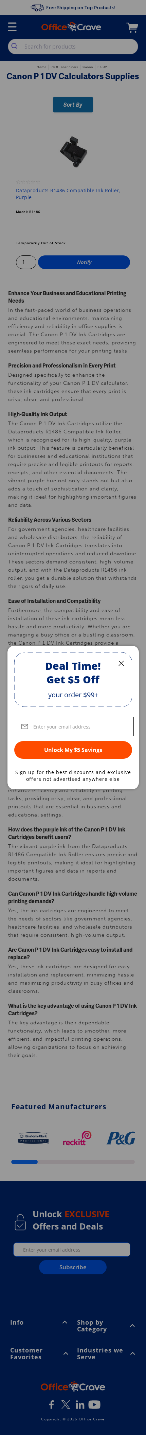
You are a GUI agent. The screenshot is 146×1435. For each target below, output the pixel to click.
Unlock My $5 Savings (73, 750)
